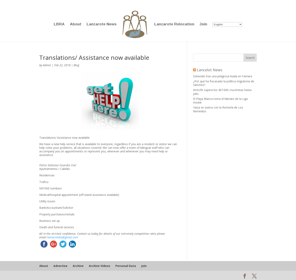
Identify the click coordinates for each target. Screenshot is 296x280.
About (75, 24)
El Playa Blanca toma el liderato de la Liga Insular (220, 100)
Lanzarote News (102, 24)
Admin (47, 65)
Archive (78, 266)
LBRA (59, 24)
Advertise (60, 266)
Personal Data (125, 266)
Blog (76, 65)
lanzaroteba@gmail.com (62, 237)
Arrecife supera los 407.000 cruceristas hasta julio (222, 91)
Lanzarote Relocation (174, 24)
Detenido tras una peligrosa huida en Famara (222, 76)
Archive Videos (99, 266)
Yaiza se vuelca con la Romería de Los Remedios (218, 109)
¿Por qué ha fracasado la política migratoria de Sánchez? (223, 83)
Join (203, 24)
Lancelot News (209, 69)
